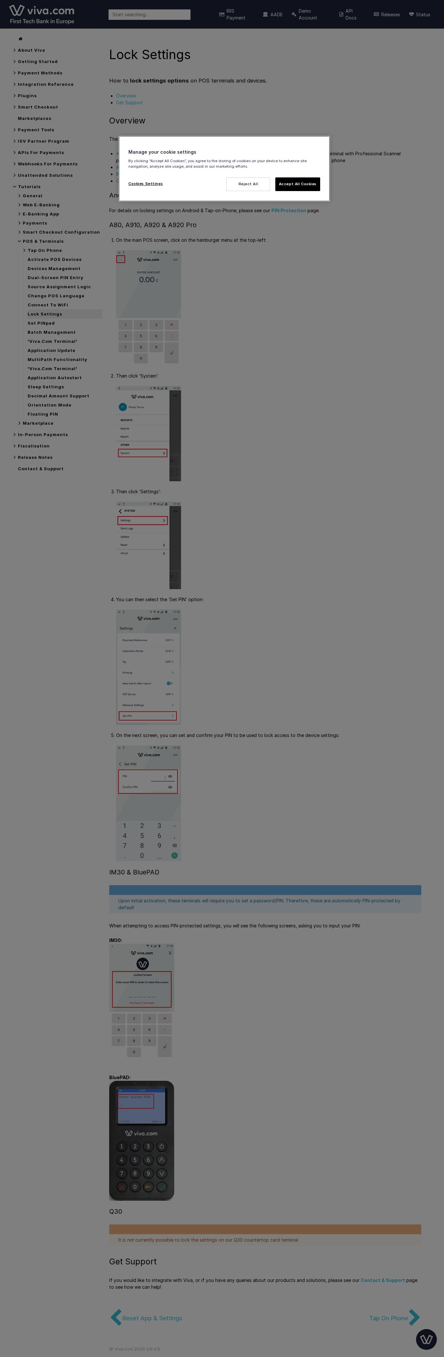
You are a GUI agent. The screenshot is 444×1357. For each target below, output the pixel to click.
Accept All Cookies (298, 184)
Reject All (248, 184)
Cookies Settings (145, 183)
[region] (224, 169)
